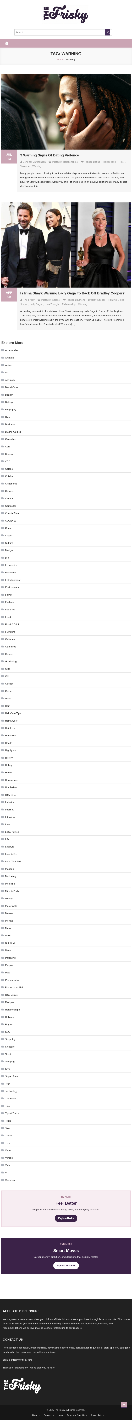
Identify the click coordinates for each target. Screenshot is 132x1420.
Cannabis (10, 439)
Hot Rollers (11, 787)
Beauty (9, 394)
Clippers (9, 491)
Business (10, 424)
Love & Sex (11, 854)
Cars (7, 446)
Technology (11, 1091)
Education (10, 572)
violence (25, 166)
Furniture (10, 631)
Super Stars (11, 1076)
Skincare (10, 1046)
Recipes (9, 1002)
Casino (9, 454)
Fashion (9, 602)
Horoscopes (11, 780)
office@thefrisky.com (21, 1359)
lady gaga (36, 304)
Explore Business (66, 1265)
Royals (9, 1024)
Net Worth (10, 943)
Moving (9, 920)
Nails (7, 935)
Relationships (70, 161)
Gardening (11, 661)
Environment (12, 587)
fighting (112, 299)
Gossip (9, 683)
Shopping (10, 1039)
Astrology (10, 380)
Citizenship (11, 483)
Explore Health (66, 1218)
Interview (10, 817)
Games (9, 654)
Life (7, 839)
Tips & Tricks (12, 1113)
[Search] (107, 32)
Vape (8, 1150)
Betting (9, 402)
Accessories (11, 350)
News (8, 950)
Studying (10, 1061)
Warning (36, 166)
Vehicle (9, 1157)
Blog (7, 417)
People (9, 965)
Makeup (9, 868)
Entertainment (12, 580)
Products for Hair (14, 987)
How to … (10, 794)
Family (8, 594)
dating (96, 161)
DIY (7, 557)
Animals (9, 357)
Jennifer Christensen (34, 161)
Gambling (10, 646)
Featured (10, 609)
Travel (8, 1135)
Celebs (56, 299)
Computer (10, 505)
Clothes (9, 498)
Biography (10, 409)
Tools (8, 1120)
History (9, 757)
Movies (9, 913)
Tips (7, 1106)
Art (6, 372)
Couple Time (12, 513)
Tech (7, 1083)
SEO (7, 1031)
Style (7, 1068)
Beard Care (11, 387)
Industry (9, 802)
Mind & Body (12, 891)
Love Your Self (13, 861)
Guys (8, 698)
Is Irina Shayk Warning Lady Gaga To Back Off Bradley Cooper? (72, 293)
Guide (8, 691)
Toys (7, 1128)
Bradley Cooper (96, 299)
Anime (8, 365)
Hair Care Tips (13, 713)
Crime (8, 528)
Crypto (8, 535)
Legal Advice (12, 831)
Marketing (10, 876)
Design (9, 550)
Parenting (10, 957)
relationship (109, 161)
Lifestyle (9, 846)
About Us (36, 1415)
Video (8, 1165)
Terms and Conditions (77, 1415)
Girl (7, 676)
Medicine (10, 883)
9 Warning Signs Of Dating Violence (49, 155)
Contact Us (49, 1415)
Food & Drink (12, 624)
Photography (12, 980)
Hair (7, 705)
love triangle (52, 304)
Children (9, 476)
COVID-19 (10, 520)
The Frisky (29, 299)
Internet (9, 809)
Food (8, 617)
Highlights (10, 750)
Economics (11, 565)
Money (9, 898)
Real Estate (11, 994)
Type (7, 1143)
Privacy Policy (97, 1415)
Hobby (8, 765)
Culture (9, 543)
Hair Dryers (11, 720)
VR (6, 1172)
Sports (8, 1054)
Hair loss (10, 728)
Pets (7, 972)
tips (121, 161)
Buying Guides (13, 431)
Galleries (10, 639)
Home (8, 772)
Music (8, 928)
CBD (7, 461)
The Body (10, 1098)
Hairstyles (10, 735)
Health (8, 743)
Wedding (10, 1180)
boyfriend (80, 299)
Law (7, 824)
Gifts (7, 668)
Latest (60, 1415)
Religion (9, 1017)
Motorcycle (11, 906)
